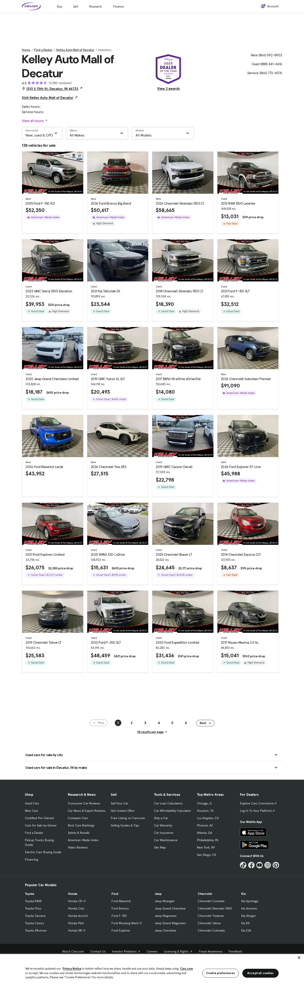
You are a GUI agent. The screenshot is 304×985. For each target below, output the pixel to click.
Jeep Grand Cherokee (170, 908)
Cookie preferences (220, 973)
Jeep (158, 894)
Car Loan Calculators (168, 803)
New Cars (31, 811)
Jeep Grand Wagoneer (170, 923)
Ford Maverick (121, 901)
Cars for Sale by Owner (41, 825)
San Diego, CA (206, 855)
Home (26, 50)
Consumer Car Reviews (84, 803)
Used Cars (32, 803)
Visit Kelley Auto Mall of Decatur (47, 97)
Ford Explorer (120, 930)
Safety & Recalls (78, 833)
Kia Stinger (248, 916)
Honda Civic (76, 908)
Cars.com (186, 969)
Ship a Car (161, 818)
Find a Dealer (43, 50)
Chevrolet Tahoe (209, 923)
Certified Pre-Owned (39, 818)
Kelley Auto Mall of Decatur (75, 50)
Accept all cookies (260, 973)
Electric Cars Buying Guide (43, 852)
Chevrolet (205, 894)
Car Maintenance (166, 840)
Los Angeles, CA (208, 818)
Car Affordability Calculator (172, 811)
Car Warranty (163, 825)
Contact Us (98, 951)
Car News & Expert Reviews (86, 811)
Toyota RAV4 (33, 901)
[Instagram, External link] (267, 865)
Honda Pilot (76, 923)
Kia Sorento (249, 908)
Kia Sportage (249, 901)
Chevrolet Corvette (211, 901)
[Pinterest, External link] (276, 865)
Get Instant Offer (122, 811)
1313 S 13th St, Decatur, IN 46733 (52, 88)
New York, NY (206, 847)
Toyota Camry (34, 923)
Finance (118, 6)
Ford (114, 894)
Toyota (29, 894)
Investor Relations (124, 951)
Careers (152, 951)
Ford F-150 (119, 916)
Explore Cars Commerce (257, 803)
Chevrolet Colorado (211, 930)
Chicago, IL (204, 803)
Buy (59, 6)
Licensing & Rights (176, 951)
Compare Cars (78, 818)
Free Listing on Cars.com (128, 818)
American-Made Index (83, 840)
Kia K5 (245, 923)
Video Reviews (78, 847)
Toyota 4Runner (36, 930)
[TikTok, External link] (243, 865)
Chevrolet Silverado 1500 (215, 908)
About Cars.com (73, 951)
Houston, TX (205, 811)
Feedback (235, 951)
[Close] (299, 958)
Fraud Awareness (210, 951)
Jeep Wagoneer (165, 916)
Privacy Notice (72, 969)
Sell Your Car (119, 803)
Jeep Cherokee (165, 930)
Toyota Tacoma (35, 916)
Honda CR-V (76, 901)
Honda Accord (77, 916)
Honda (72, 894)
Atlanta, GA (204, 833)
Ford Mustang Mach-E (126, 923)
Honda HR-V (76, 930)
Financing (31, 859)
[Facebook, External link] (251, 865)
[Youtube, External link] (259, 865)
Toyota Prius (33, 908)
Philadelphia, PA (207, 840)
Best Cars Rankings (81, 825)
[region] (152, 969)
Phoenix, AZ (205, 825)
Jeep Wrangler (165, 901)
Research (95, 6)
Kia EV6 (246, 930)
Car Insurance (163, 833)
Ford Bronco (120, 908)
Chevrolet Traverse (211, 916)
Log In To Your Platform (256, 811)
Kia (243, 894)
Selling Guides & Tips (125, 825)
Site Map (160, 847)
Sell (75, 6)
